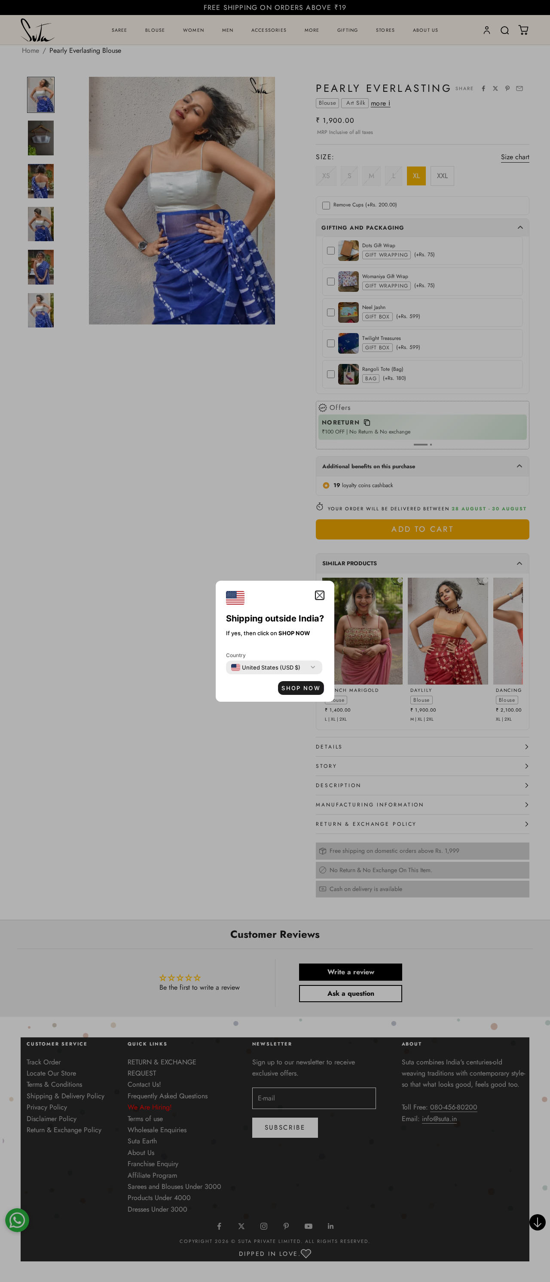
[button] (319, 595)
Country (236, 655)
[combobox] (265, 667)
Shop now (301, 688)
